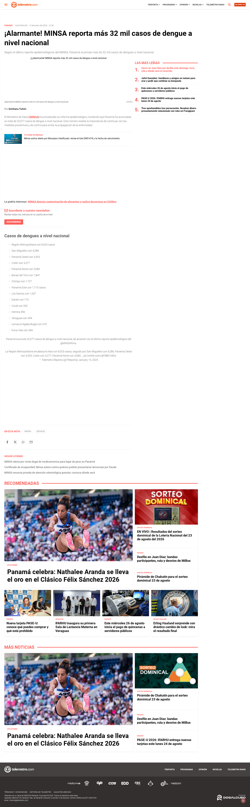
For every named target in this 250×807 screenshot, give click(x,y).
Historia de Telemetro (40, 792)
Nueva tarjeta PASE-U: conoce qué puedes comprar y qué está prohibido (27, 627)
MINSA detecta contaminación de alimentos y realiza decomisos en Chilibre (72, 201)
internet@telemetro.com (18, 800)
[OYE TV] (99, 785)
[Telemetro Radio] (163, 785)
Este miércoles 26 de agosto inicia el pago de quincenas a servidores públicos (164, 89)
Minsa (27, 431)
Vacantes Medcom (62, 792)
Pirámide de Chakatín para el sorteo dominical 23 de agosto (162, 578)
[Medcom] (176, 785)
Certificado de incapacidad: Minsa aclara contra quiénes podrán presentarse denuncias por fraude (60, 467)
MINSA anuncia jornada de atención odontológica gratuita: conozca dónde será (49, 472)
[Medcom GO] (74, 785)
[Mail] (31, 442)
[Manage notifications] (243, 800)
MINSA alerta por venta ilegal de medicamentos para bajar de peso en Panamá (49, 461)
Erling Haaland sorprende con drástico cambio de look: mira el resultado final (174, 627)
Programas (169, 5)
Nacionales (21, 25)
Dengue (40, 431)
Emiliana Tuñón (17, 108)
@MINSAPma (68, 343)
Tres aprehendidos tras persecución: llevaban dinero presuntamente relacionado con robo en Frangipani (168, 109)
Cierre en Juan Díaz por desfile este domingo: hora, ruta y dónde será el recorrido (168, 69)
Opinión (184, 5)
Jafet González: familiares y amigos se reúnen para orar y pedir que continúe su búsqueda (168, 79)
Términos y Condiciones (15, 792)
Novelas (197, 5)
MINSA (34, 116)
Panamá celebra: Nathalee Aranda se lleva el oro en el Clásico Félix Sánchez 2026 (68, 575)
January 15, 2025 (88, 359)
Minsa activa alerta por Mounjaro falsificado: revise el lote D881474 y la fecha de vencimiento (72, 138)
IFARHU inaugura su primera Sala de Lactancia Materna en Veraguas (76, 627)
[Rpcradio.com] (137, 785)
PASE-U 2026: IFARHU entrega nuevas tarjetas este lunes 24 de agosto (164, 741)
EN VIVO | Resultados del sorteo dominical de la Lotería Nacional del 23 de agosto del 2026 (164, 535)
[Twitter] (15, 442)
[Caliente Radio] (150, 785)
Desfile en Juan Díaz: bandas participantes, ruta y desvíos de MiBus (164, 559)
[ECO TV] (125, 785)
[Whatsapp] (23, 442)
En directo (240, 5)
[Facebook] (7, 442)
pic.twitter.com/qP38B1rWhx (99, 355)
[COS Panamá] (112, 785)
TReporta (153, 5)
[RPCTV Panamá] (86, 785)
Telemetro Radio (215, 5)
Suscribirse (14, 222)
